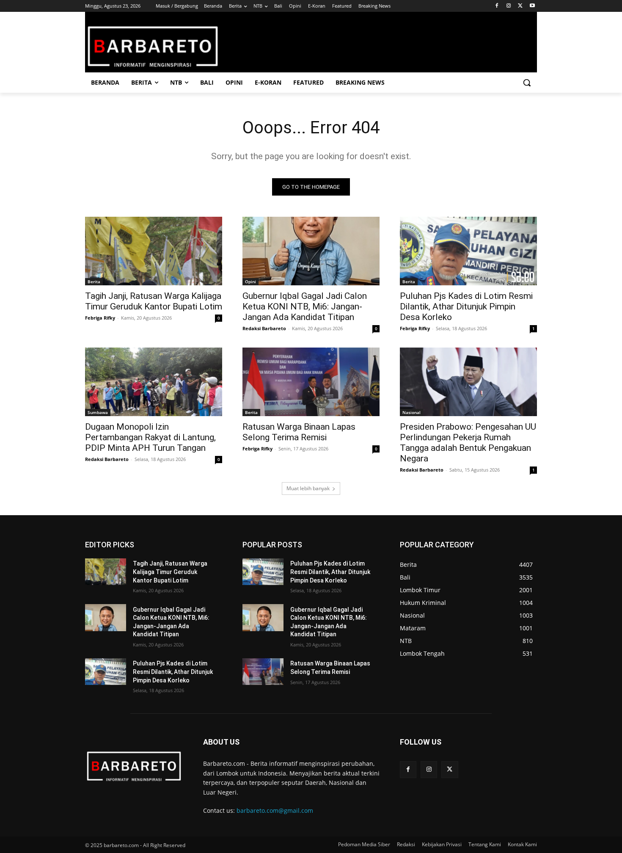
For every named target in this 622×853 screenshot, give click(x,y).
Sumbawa (98, 412)
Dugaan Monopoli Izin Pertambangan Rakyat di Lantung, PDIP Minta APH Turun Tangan (150, 437)
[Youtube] (532, 6)
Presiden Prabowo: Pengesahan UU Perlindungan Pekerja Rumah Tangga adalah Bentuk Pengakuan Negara (468, 443)
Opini (250, 281)
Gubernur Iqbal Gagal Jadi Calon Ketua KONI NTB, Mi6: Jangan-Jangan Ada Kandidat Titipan (304, 306)
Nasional (411, 412)
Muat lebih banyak (308, 488)
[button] (527, 82)
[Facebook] (497, 6)
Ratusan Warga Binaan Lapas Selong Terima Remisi (298, 432)
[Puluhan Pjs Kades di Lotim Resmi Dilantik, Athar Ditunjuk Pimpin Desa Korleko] (468, 251)
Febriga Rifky (100, 318)
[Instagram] (509, 6)
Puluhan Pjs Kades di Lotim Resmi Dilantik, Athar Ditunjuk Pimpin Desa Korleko (466, 306)
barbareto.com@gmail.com (275, 810)
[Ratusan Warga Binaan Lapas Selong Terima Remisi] (311, 382)
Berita (94, 281)
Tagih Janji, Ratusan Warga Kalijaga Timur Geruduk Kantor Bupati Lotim (153, 301)
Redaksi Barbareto (264, 328)
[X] (520, 6)
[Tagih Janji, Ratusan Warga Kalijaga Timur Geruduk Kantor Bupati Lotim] (153, 251)
